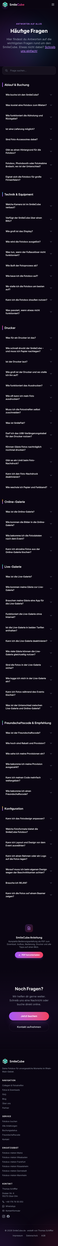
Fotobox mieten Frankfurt (13, 1162)
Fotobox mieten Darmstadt (14, 1171)
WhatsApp (10, 1206)
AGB (43, 1235)
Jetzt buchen (29, 1016)
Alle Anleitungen (9, 1126)
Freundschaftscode (11, 1135)
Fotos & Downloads (11, 1090)
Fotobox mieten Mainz (12, 1153)
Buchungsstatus (9, 1130)
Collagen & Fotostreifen (13, 1085)
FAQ (4, 1094)
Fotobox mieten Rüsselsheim (15, 1166)
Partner (5, 1108)
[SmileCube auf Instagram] (3, 1216)
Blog (4, 1099)
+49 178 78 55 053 (14, 1201)
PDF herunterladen (31, 955)
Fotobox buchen (9, 1121)
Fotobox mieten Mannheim (14, 1175)
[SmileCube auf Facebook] (8, 1216)
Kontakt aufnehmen (29, 1026)
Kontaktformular (13, 1210)
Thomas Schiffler (45, 1230)
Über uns (6, 1103)
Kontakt (5, 1139)
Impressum (18, 1235)
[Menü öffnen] (53, 4)
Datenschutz (32, 1235)
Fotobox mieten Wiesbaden (14, 1157)
